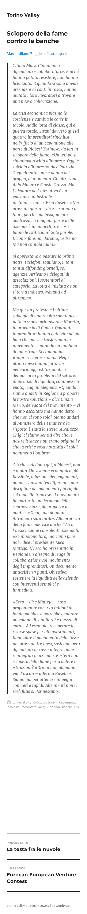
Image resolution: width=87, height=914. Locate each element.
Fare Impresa (67, 702)
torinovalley (21, 702)
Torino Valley (23, 15)
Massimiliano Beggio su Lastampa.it (37, 54)
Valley (42, 707)
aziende (55, 707)
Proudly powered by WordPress (49, 906)
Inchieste (13, 707)
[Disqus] (43, 774)
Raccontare (28, 707)
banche (67, 707)
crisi (76, 707)
